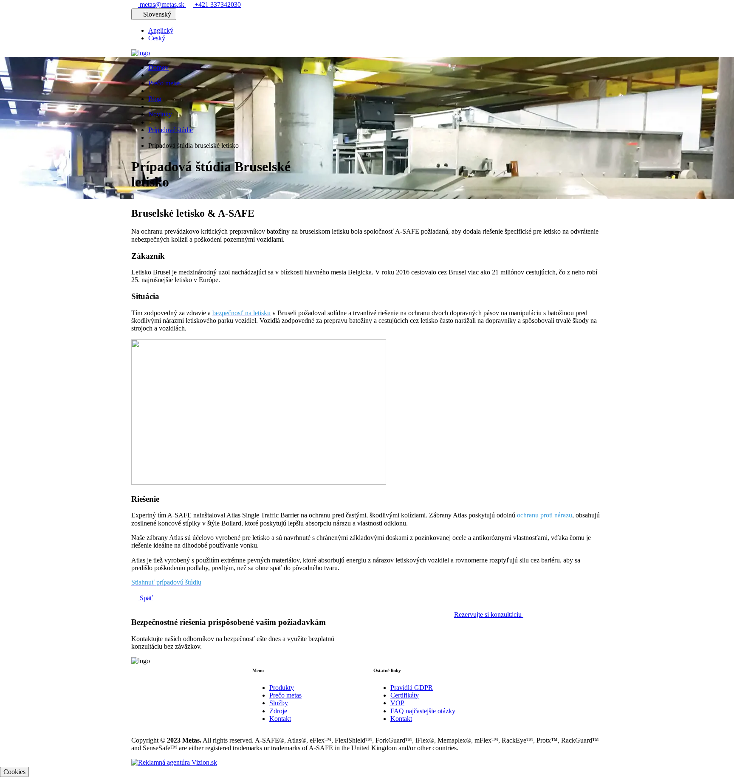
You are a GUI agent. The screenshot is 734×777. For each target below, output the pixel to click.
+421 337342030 (217, 4)
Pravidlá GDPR (411, 687)
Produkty (281, 687)
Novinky (160, 114)
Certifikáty (404, 695)
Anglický (160, 30)
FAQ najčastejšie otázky (422, 711)
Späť (145, 598)
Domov (158, 67)
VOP (397, 702)
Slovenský (157, 14)
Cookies (14, 771)
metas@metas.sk (162, 4)
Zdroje (278, 711)
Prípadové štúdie (170, 129)
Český (156, 38)
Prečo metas (164, 83)
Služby (278, 702)
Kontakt (280, 718)
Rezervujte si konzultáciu (488, 614)
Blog (154, 98)
